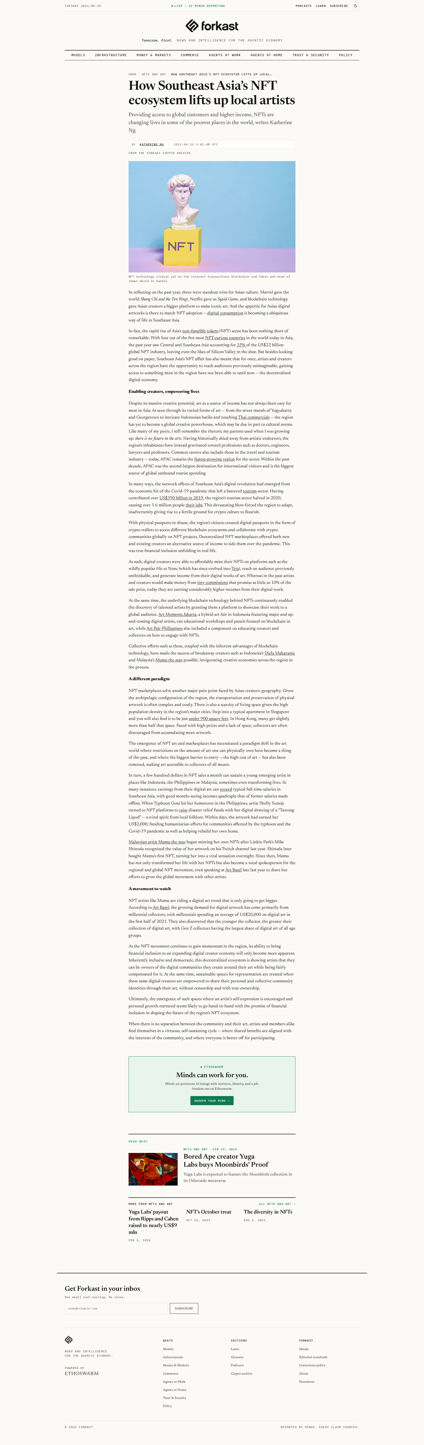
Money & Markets (154, 55)
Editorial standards (313, 1357)
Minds (304, 1349)
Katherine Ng (152, 144)
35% (241, 345)
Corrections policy (312, 1365)
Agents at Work (225, 55)
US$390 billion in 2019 (181, 498)
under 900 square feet (208, 719)
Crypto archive (241, 1373)
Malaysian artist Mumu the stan (157, 842)
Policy (346, 55)
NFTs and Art (154, 74)
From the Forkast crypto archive (160, 153)
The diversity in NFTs (268, 1212)
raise (183, 810)
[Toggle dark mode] (355, 5)
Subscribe (339, 6)
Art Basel (233, 870)
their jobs (194, 505)
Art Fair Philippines (164, 629)
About (303, 1373)
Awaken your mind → (211, 1100)
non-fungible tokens (200, 331)
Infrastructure (111, 55)
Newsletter (307, 1381)
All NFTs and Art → (277, 1204)
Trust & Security (310, 55)
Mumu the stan (169, 660)
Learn (321, 6)
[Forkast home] (212, 25)
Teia (235, 569)
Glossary (237, 1357)
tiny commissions (212, 583)
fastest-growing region (214, 459)
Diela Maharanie (280, 653)
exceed (226, 789)
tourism (250, 491)
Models (78, 55)
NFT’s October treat (208, 1212)
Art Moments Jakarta (177, 615)
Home (133, 74)
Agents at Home (267, 55)
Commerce (190, 55)
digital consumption (225, 313)
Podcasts (304, 6)
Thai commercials (254, 417)
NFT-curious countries (225, 338)
